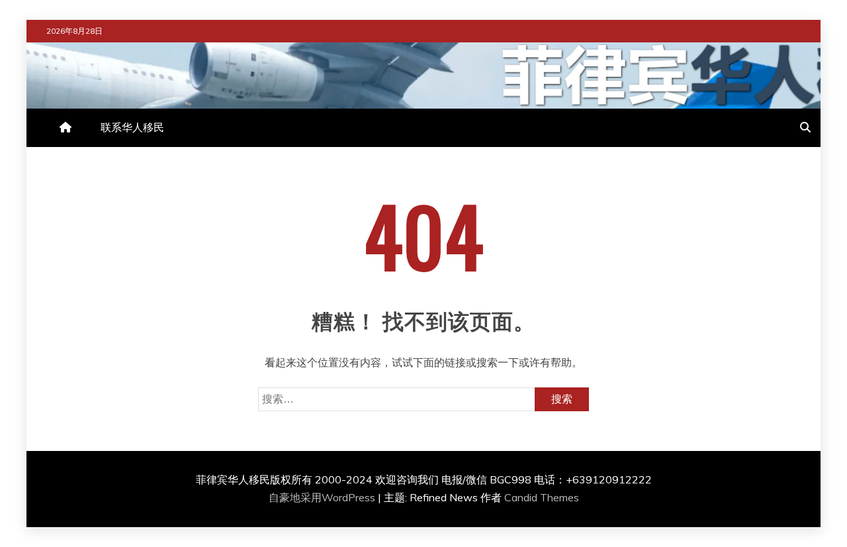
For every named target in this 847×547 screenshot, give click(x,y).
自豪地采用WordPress (323, 497)
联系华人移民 (132, 127)
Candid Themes (541, 497)
